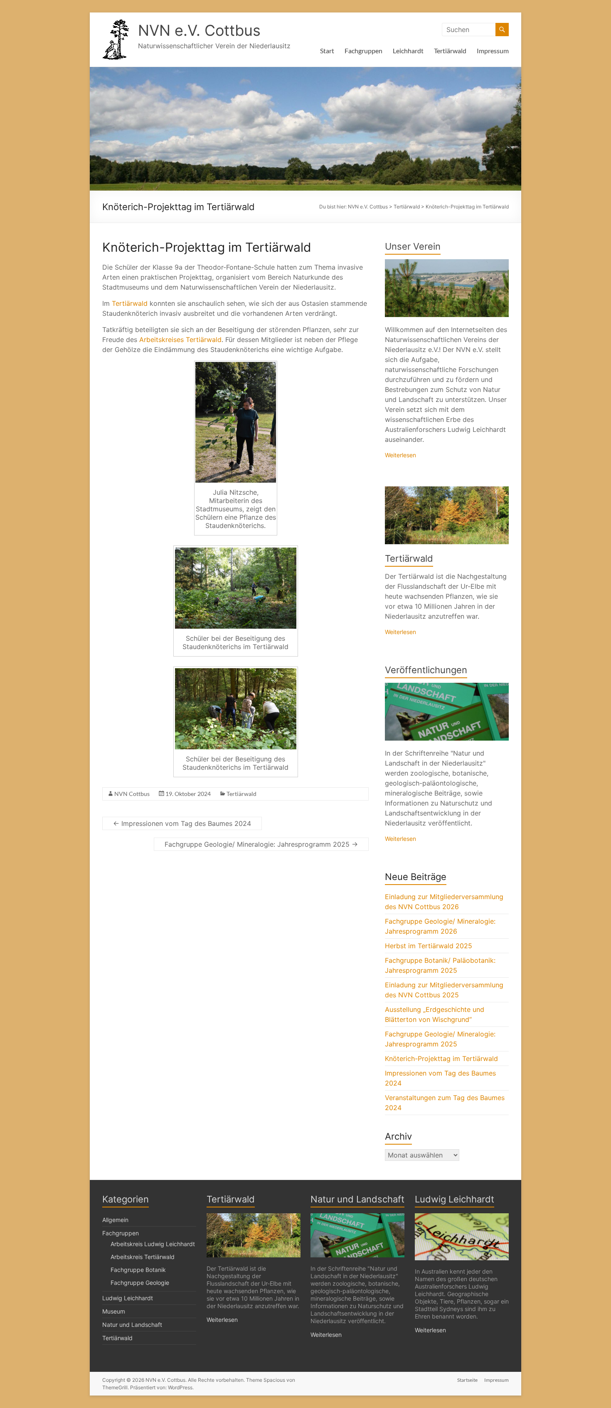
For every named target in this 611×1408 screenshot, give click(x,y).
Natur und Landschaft (132, 1324)
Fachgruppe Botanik (138, 1269)
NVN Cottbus (132, 793)
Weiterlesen (400, 455)
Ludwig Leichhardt (127, 1297)
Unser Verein (413, 246)
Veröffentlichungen (426, 669)
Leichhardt (408, 51)
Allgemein (115, 1219)
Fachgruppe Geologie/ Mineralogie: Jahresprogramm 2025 (261, 844)
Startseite (467, 1380)
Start (327, 51)
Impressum (493, 51)
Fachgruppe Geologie (140, 1282)
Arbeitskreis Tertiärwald (143, 1256)
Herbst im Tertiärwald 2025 (428, 946)
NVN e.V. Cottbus (199, 30)
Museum (113, 1311)
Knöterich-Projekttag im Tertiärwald (441, 1058)
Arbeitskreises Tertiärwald (180, 339)
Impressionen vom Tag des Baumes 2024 (182, 823)
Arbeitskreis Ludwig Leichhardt (153, 1243)
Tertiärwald (450, 51)
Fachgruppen (363, 51)
